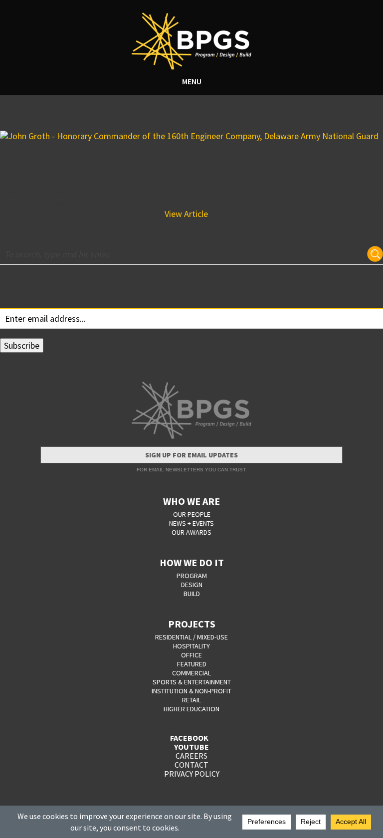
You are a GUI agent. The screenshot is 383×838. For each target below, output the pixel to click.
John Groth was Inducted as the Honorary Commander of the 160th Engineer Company (174, 166)
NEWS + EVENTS (191, 523)
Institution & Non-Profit (191, 690)
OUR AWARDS (191, 532)
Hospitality (191, 645)
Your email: (20, 302)
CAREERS (191, 755)
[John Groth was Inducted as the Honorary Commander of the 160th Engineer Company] (191, 136)
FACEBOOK (189, 737)
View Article (186, 213)
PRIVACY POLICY (191, 773)
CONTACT (191, 764)
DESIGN (191, 584)
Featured (191, 663)
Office (191, 654)
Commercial (191, 672)
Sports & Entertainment (192, 681)
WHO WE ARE (191, 501)
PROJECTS (191, 624)
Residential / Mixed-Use (191, 636)
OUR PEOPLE (191, 514)
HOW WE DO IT (192, 562)
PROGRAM (192, 575)
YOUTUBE (191, 746)
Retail (191, 699)
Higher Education (191, 708)
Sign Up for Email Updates (191, 454)
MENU (191, 81)
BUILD (192, 593)
